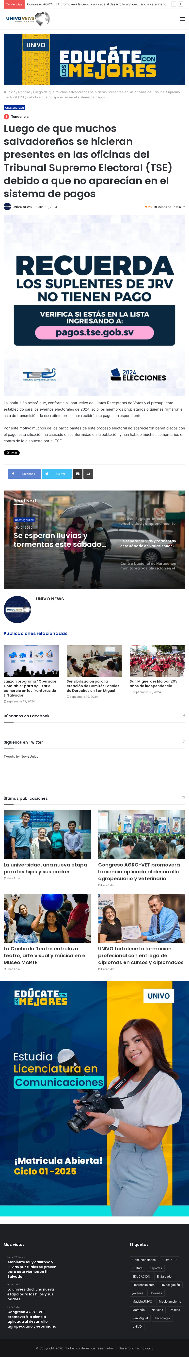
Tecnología (162, 1318)
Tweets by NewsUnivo (21, 756)
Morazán (138, 1310)
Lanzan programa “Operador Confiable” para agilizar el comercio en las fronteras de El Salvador (30, 688)
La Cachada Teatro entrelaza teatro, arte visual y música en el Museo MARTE (45, 955)
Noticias (24, 92)
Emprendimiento (143, 1285)
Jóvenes (156, 1293)
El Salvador (165, 1276)
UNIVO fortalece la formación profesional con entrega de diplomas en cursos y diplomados (141, 955)
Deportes (155, 1268)
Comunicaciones (144, 1260)
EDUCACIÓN (141, 1276)
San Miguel (140, 1318)
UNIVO (137, 1326)
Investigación (170, 1285)
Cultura (137, 1268)
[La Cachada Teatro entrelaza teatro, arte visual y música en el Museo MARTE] (47, 918)
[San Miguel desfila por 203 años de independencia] (157, 660)
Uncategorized (14, 107)
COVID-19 (169, 1260)
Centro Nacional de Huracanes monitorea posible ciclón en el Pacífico (55, 547)
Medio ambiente (170, 1301)
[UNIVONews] (27, 18)
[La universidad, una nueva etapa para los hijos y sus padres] (47, 834)
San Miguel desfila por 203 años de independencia (153, 683)
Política (175, 1310)
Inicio (11, 92)
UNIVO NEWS (22, 207)
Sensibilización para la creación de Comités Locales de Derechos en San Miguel (93, 686)
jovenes (137, 1293)
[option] (94, 540)
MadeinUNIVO (142, 1301)
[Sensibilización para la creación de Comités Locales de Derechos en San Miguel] (94, 660)
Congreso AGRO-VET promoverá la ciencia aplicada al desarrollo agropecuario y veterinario (96, 4)
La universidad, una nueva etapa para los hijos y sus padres (45, 868)
